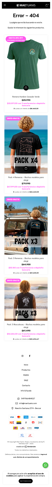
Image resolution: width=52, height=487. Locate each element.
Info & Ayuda (26, 391)
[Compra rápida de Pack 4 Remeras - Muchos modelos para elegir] (26, 168)
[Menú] (5, 5)
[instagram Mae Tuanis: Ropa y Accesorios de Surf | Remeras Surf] (22, 356)
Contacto (26, 386)
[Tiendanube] (26, 447)
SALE (26, 380)
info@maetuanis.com (28, 403)
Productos (26, 370)
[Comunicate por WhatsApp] (45, 465)
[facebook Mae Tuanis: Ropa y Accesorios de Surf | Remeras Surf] (29, 356)
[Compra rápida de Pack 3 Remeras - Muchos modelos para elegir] (26, 249)
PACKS (26, 375)
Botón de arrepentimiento (28, 457)
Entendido (25, 481)
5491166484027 (28, 399)
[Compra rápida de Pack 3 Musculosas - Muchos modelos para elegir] (26, 315)
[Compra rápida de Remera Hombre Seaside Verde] (26, 87)
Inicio (26, 365)
